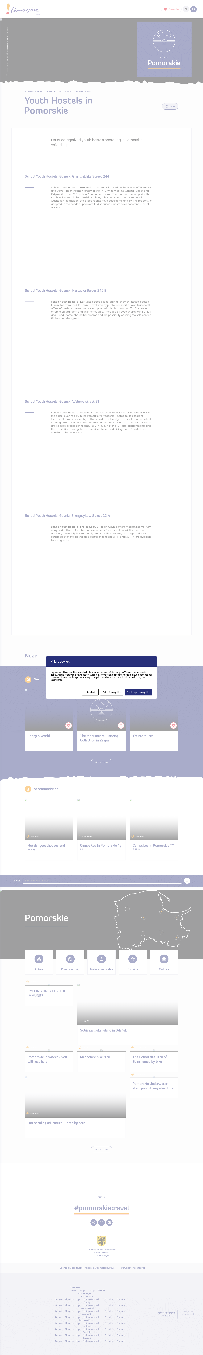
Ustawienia (90, 692)
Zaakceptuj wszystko (138, 692)
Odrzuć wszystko (112, 692)
